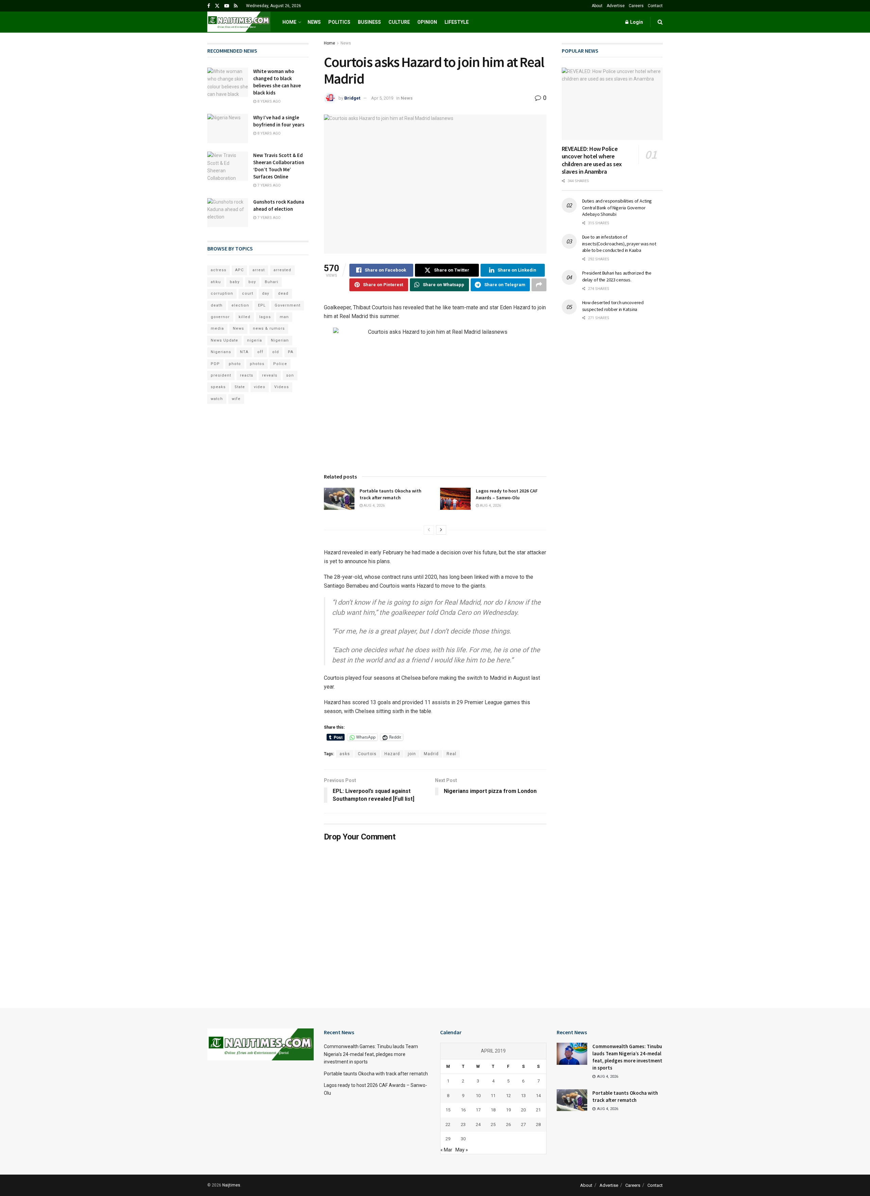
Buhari (271, 282)
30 (463, 1138)
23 (463, 1124)
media (217, 328)
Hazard (392, 753)
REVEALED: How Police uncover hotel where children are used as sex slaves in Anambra (592, 160)
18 (493, 1109)
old (275, 352)
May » (461, 1149)
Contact (655, 5)
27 (523, 1124)
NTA (244, 352)
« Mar (446, 1149)
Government (287, 305)
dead (283, 293)
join (412, 753)
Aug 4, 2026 (374, 505)
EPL (262, 305)
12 (508, 1095)
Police (280, 364)
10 (478, 1095)
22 (448, 1124)
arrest (259, 270)
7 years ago (268, 185)
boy (252, 282)
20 (523, 1109)
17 (478, 1109)
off (260, 352)
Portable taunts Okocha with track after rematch (390, 494)
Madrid (431, 753)
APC (239, 270)
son (290, 375)
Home (289, 22)
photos (257, 364)
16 (463, 1109)
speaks (218, 387)
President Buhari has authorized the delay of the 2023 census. (616, 276)
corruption (222, 293)
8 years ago (268, 101)
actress (218, 270)
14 (538, 1095)
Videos (281, 387)
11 (493, 1095)
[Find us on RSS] (236, 6)
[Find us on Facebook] (208, 6)
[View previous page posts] (429, 530)
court (247, 293)
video (259, 387)
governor (220, 317)
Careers (636, 5)
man (284, 317)
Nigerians (221, 352)
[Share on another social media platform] (539, 284)
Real (451, 753)
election (240, 305)
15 (448, 1109)
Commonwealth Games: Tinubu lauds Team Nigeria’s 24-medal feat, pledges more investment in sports (371, 1054)
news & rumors (269, 328)
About (597, 5)
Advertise (616, 5)
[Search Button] (660, 22)
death (217, 305)
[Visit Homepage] (239, 22)
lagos (265, 317)
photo (235, 364)
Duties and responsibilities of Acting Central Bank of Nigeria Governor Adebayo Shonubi (617, 207)
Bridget (352, 98)
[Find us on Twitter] (217, 6)
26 (508, 1124)
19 (508, 1109)
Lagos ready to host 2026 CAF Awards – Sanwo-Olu (507, 494)
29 (448, 1138)
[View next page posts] (441, 530)
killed (244, 317)
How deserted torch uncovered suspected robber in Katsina (613, 305)
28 (538, 1124)
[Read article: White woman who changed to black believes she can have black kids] (227, 82)
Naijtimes (231, 1185)
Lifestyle (457, 22)
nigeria (254, 340)
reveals (269, 375)
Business (369, 22)
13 (523, 1095)
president (221, 375)
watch (217, 399)
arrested (282, 270)
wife (236, 399)
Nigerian (280, 340)
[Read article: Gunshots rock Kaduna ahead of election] (227, 212)
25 (493, 1124)
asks (345, 753)
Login (636, 22)
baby (235, 282)
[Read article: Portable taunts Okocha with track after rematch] (339, 498)
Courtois (367, 753)
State (239, 387)
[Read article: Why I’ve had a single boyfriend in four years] (227, 128)
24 (478, 1124)
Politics (339, 22)
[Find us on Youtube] (226, 6)
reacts (246, 375)
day (265, 293)
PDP (215, 364)
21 (538, 1109)
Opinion (427, 22)
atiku (216, 282)
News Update (224, 340)
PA (290, 352)
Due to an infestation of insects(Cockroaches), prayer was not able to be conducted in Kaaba (619, 243)
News (314, 22)
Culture (399, 22)
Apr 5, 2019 (382, 98)
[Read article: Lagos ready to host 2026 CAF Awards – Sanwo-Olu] (455, 498)
